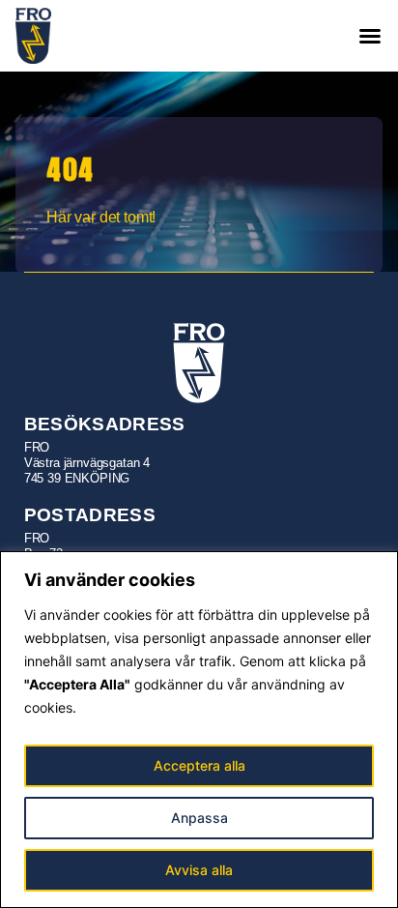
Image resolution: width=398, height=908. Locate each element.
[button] (370, 35)
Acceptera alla (199, 765)
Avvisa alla (199, 870)
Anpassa (199, 817)
